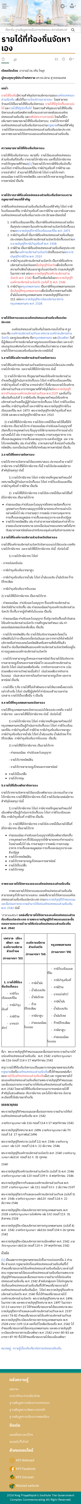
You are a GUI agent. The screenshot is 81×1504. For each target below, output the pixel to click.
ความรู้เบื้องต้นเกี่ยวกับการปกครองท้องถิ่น (37, 1348)
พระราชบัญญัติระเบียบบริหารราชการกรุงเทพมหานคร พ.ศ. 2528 (36, 301)
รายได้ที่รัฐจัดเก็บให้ (20, 108)
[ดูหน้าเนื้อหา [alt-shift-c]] (3, 59)
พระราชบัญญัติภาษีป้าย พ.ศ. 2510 (41, 254)
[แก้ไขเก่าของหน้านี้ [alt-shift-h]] (64, 59)
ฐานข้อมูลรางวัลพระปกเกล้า (27, 1409)
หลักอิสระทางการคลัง (41, 117)
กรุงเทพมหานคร (30, 286)
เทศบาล (44, 333)
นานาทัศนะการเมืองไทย (24, 1396)
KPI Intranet (25, 1477)
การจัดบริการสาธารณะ (39, 99)
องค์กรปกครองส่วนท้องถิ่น (33, 1072)
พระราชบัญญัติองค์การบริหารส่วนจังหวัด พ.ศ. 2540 (40, 275)
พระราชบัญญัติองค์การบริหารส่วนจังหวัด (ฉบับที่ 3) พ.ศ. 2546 (41, 280)
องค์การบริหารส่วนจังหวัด (33, 252)
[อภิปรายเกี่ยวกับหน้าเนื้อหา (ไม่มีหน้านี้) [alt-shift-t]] (15, 60)
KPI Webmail (25, 1460)
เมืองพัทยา (63, 338)
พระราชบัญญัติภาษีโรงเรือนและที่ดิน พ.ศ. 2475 (42, 231)
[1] (30, 164)
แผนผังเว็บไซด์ (18, 1441)
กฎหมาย (52, 125)
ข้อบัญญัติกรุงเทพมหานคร (25, 291)
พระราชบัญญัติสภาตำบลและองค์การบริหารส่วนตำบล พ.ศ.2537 (36, 391)
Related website (27, 1485)
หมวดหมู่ (6, 1348)
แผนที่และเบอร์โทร (21, 1434)
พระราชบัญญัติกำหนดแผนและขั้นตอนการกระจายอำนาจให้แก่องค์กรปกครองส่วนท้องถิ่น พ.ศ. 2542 (38, 904)
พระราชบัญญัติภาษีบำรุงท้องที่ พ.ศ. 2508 (42, 241)
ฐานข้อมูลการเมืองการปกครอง (29, 1402)
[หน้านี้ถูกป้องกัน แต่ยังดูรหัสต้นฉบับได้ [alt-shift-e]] (56, 59)
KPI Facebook (25, 1468)
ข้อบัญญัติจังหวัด (46, 265)
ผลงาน (13, 1389)
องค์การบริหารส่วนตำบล (25, 333)
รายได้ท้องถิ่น (9, 95)
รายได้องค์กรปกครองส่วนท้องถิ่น (25, 1076)
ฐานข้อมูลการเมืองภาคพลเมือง (29, 1416)
